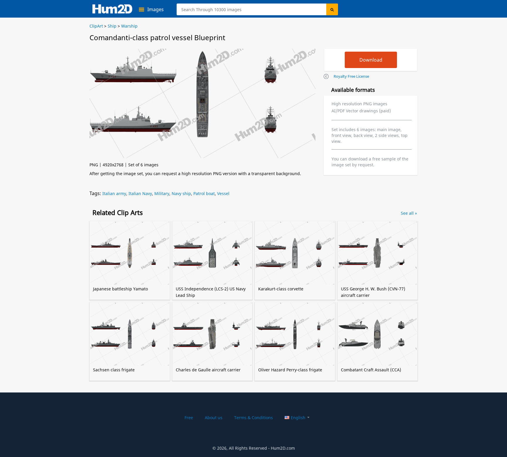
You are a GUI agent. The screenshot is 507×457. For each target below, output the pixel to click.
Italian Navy (140, 193)
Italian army (114, 193)
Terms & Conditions (253, 417)
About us (213, 417)
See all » (409, 213)
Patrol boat (204, 193)
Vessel (223, 193)
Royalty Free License (351, 76)
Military (161, 193)
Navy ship (181, 193)
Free (189, 417)
